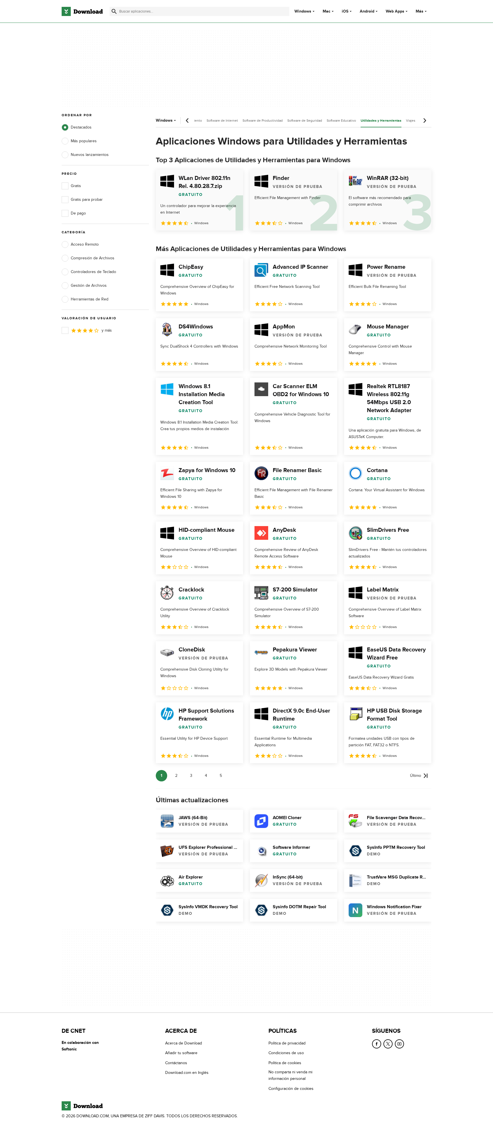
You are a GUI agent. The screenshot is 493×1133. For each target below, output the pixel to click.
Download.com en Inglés (187, 1072)
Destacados (81, 127)
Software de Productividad (263, 121)
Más (419, 11)
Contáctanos (176, 1062)
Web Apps (395, 11)
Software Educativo (341, 121)
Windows (302, 11)
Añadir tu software (181, 1052)
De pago (78, 213)
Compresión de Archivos (92, 258)
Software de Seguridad (304, 121)
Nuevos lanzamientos (90, 154)
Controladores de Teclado (93, 271)
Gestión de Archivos (89, 285)
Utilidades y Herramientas (381, 121)
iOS (345, 11)
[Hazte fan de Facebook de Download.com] (376, 1043)
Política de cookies (284, 1062)
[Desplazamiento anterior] (187, 120)
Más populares (84, 141)
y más (107, 330)
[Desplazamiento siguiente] (424, 120)
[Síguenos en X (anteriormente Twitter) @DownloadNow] (388, 1043)
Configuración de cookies (291, 1088)
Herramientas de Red (89, 299)
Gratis (76, 185)
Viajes (410, 121)
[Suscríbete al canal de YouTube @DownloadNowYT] (399, 1043)
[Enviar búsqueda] (114, 11)
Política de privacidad (287, 1043)
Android (367, 11)
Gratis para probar (87, 199)
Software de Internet (222, 121)
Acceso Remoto (85, 244)
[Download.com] (82, 11)
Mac (326, 11)
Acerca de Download (183, 1043)
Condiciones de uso (286, 1052)
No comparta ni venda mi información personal (290, 1075)
